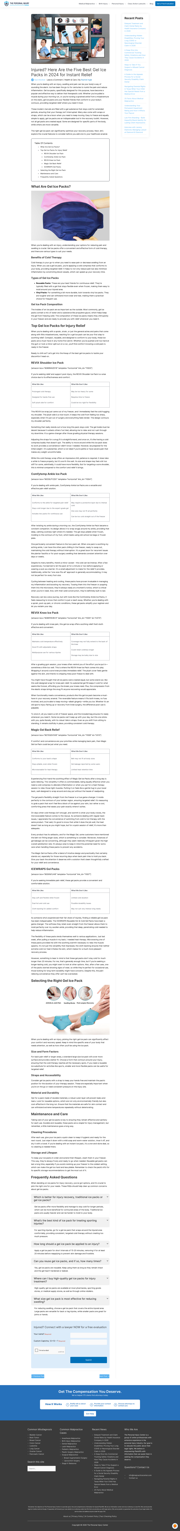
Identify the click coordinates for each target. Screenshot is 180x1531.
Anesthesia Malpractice (71, 1438)
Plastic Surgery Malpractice (73, 1452)
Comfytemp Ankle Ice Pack (55, 157)
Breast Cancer (35, 1440)
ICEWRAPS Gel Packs (52, 167)
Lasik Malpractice (69, 1446)
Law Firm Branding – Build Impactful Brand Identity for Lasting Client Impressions (135, 120)
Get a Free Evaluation (165, 4)
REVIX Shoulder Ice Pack (53, 153)
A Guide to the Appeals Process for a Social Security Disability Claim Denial (106, 1473)
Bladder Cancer (36, 1435)
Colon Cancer (35, 1443)
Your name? (42, 1334)
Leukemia (33, 1446)
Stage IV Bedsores (69, 1463)
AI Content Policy (91, 1516)
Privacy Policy (77, 1516)
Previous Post (37, 1376)
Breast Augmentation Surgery (75, 1458)
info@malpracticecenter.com (140, 1475)
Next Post (104, 1376)
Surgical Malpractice (70, 1455)
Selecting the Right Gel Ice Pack (53, 170)
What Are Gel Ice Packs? (50, 147)
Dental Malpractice (69, 1444)
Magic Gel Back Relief (52, 163)
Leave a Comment (55, 80)
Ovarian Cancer (36, 1451)
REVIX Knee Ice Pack (52, 160)
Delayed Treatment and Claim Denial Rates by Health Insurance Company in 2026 (107, 1437)
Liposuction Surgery (72, 1461)
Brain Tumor (34, 1437)
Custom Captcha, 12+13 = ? (49, 1341)
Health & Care (70, 80)
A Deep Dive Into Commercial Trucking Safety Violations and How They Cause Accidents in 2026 (135, 55)
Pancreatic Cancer (37, 1454)
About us (66, 1516)
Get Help (90, 1414)
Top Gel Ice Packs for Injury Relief (53, 150)
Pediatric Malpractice (70, 1449)
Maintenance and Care (49, 173)
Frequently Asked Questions (51, 177)
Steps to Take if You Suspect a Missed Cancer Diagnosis (134, 67)
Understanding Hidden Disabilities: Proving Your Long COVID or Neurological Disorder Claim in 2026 (134, 40)
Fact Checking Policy (108, 1516)
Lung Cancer (35, 1449)
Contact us (133, 1478)
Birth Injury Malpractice (71, 1441)
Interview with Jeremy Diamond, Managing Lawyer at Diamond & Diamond (135, 129)
